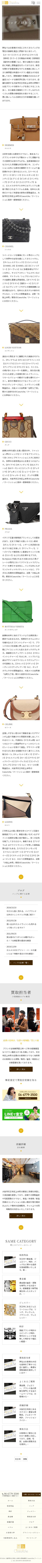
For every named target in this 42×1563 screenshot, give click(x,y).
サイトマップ (31, 1538)
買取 (25, 1459)
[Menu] (38, 2)
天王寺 (18, 1459)
